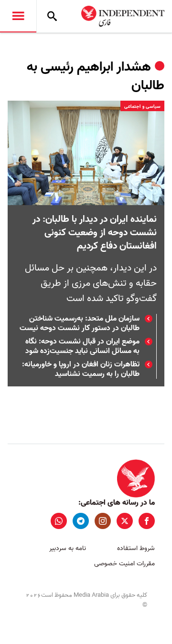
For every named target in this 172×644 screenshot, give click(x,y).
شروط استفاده (136, 548)
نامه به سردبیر (67, 548)
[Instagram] (103, 521)
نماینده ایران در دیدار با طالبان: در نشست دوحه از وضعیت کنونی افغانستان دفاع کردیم (94, 233)
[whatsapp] (59, 521)
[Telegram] (81, 521)
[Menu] (18, 16)
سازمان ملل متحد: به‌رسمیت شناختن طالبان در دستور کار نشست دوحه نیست (80, 323)
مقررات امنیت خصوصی (124, 563)
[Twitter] (125, 521)
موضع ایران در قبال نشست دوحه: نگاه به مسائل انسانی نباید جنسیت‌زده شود (82, 346)
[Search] (52, 16)
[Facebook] (147, 521)
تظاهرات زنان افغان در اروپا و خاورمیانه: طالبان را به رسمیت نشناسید (81, 369)
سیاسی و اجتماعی (142, 106)
